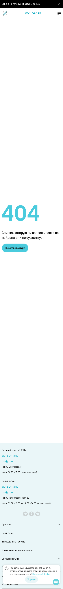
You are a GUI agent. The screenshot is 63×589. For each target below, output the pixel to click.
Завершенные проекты (14, 541)
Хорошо (31, 579)
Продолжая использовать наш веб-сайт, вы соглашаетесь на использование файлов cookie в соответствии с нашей (33, 571)
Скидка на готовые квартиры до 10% (21, 3)
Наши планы (8, 533)
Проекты (6, 524)
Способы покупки (11, 558)
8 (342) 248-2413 (33, 13)
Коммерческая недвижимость (17, 550)
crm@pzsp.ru (8, 461)
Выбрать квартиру (15, 247)
